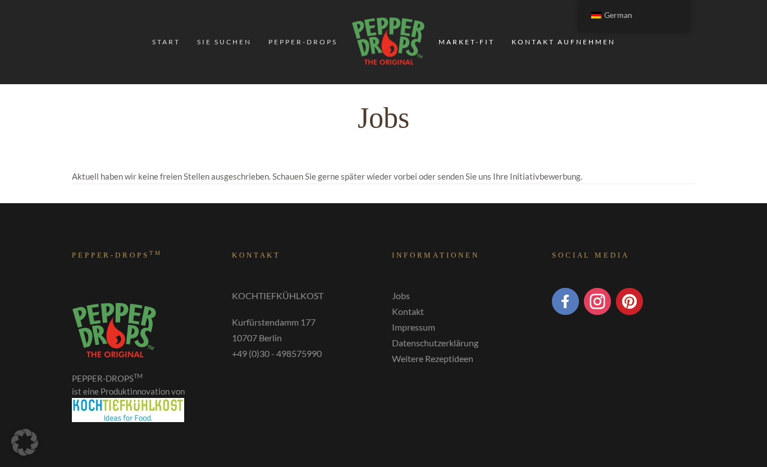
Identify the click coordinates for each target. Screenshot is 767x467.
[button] (24, 442)
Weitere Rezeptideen (432, 358)
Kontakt (408, 311)
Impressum (413, 327)
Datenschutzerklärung (435, 342)
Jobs (401, 295)
